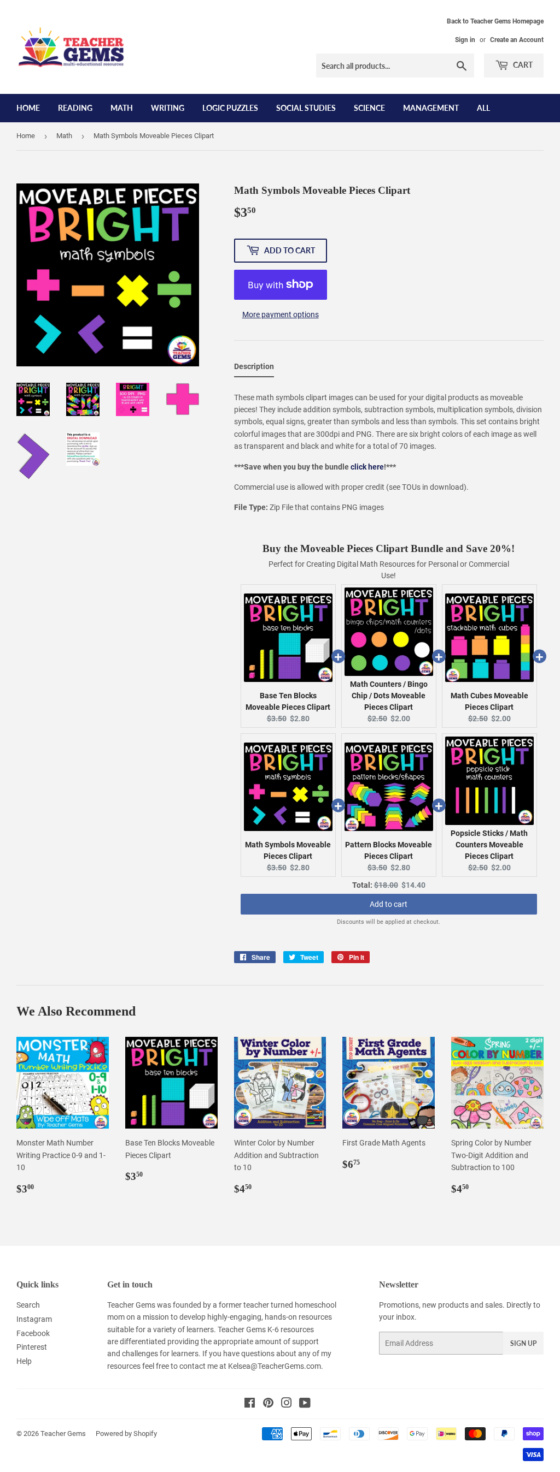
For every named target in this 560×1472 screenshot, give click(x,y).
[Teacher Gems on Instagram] (286, 1404)
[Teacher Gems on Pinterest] (268, 1404)
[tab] (254, 368)
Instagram (34, 1319)
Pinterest (31, 1347)
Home (28, 107)
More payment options (280, 314)
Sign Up (523, 1343)
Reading (75, 107)
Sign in (465, 40)
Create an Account (517, 40)
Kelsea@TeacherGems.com (274, 1366)
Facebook (33, 1333)
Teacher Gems (63, 1433)
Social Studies (306, 107)
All (483, 107)
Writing (167, 107)
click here (367, 466)
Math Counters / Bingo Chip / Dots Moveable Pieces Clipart (389, 695)
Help (24, 1361)
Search (28, 1305)
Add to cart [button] (388, 904)
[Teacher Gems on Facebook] (249, 1404)
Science (369, 107)
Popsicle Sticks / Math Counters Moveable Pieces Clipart (489, 844)
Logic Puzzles (230, 107)
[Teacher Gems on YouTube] (305, 1404)
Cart (522, 64)
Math (121, 107)
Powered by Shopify (126, 1433)
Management (431, 107)
